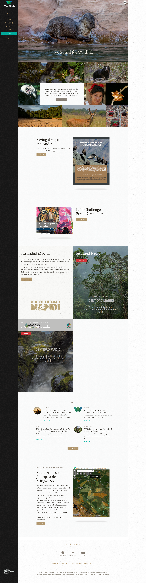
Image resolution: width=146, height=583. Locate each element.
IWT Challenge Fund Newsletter (89, 211)
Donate (9, 33)
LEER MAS (26, 333)
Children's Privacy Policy (76, 563)
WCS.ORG (77, 544)
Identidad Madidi (35, 253)
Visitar (41, 523)
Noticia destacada (35, 326)
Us (9, 16)
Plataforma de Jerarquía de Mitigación (47, 476)
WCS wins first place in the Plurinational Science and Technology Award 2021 (98, 430)
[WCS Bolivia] (9, 2)
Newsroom (73, 448)
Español (70, 578)
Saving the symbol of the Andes (53, 141)
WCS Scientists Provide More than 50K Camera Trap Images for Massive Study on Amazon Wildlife (53, 430)
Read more (61, 99)
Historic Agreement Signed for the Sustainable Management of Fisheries (96, 411)
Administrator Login (89, 563)
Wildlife (9, 26)
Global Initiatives (9, 12)
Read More (27, 279)
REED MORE (81, 219)
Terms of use (55, 563)
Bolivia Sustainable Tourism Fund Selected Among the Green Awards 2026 (57, 411)
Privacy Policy (64, 563)
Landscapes (9, 19)
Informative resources (9, 23)
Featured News (88, 253)
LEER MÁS (41, 154)
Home (9, 29)
